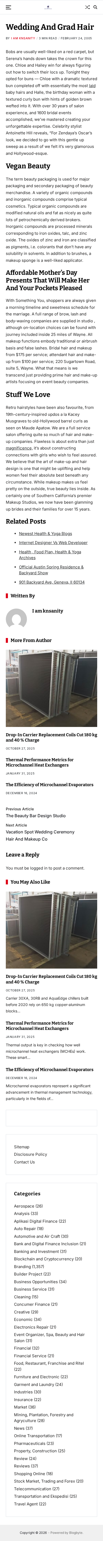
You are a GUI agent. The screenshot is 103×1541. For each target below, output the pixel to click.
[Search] (95, 7)
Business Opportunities (36, 1281)
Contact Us (24, 1162)
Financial (22, 1348)
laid (92, 85)
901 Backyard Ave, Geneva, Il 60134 (52, 582)
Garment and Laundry (34, 1384)
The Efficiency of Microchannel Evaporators (49, 784)
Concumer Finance (32, 1304)
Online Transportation (34, 1435)
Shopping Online (29, 1473)
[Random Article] (87, 7)
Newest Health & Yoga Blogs (45, 533)
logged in (39, 868)
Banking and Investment (36, 1251)
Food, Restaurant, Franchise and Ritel (49, 1363)
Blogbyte (75, 1533)
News (19, 1428)
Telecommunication (32, 1488)
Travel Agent (26, 1503)
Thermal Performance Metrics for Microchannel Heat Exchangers (40, 762)
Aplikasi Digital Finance (36, 1221)
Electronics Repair (31, 1327)
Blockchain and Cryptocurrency (44, 1258)
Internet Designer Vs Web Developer (53, 542)
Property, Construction (35, 1450)
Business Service (30, 1289)
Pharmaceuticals (29, 1443)
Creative (22, 1312)
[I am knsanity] (16, 619)
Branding (22, 1266)
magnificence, (19, 448)
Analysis (22, 1213)
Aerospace (24, 1206)
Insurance (23, 1399)
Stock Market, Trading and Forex (44, 1481)
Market (20, 1407)
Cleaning (22, 1296)
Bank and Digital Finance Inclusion (46, 1243)
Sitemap (21, 1146)
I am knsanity (23, 38)
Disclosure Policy (30, 1154)
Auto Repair (25, 1228)
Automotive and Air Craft (37, 1236)
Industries (23, 1391)
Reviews (22, 1466)
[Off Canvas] (8, 7)
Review (21, 1458)
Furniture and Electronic (36, 1376)
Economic (23, 1319)
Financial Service (30, 1355)
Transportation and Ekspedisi (41, 1496)
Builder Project (28, 1274)
